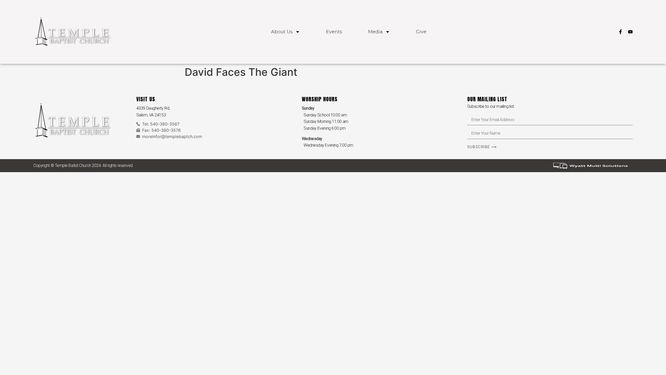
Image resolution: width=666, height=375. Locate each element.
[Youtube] (630, 31)
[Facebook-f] (620, 31)
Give (421, 31)
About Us (282, 31)
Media (375, 31)
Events (334, 31)
